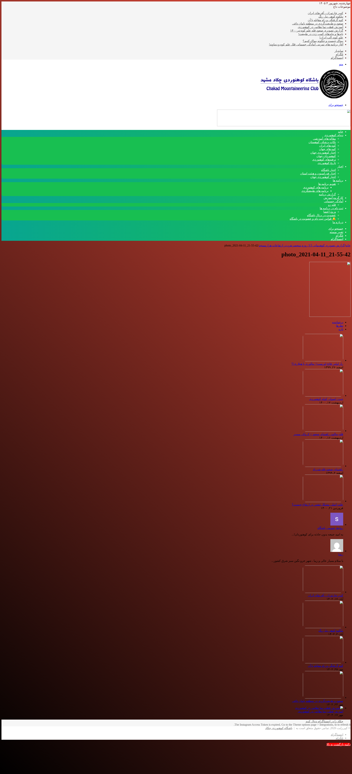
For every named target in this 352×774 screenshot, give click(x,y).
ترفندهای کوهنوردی (324, 159)
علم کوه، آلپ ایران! (331, 37)
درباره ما (338, 222)
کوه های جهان (327, 149)
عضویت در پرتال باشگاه (321, 215)
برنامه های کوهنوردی (316, 187)
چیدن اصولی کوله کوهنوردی (326, 399)
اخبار (340, 166)
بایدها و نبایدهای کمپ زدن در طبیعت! (320, 34)
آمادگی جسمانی (333, 201)
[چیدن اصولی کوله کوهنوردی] (323, 395)
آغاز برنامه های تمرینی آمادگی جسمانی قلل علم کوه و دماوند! (306, 44)
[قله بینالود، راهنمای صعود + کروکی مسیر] (323, 430)
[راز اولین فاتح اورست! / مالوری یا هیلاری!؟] (323, 360)
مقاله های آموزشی (324, 138)
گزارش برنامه (327, 194)
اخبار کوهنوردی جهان (323, 152)
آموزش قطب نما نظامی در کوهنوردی (320, 27)
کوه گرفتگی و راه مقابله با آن (325, 20)
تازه (341, 329)
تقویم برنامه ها (327, 183)
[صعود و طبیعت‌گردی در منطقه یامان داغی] (323, 697)
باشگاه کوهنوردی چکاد (278, 728)
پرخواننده (337, 322)
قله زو (332, 204)
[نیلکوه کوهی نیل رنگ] (323, 627)
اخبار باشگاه (328, 170)
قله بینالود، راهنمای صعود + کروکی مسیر (318, 434)
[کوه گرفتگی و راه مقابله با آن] (323, 662)
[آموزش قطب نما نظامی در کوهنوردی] (319, 708)
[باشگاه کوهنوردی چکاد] (304, 98)
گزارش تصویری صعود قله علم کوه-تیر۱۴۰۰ (316, 30)
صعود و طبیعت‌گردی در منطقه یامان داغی (317, 23)
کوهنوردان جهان (326, 156)
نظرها (339, 325)
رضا (340, 554)
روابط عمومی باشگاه (330, 528)
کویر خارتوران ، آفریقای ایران (325, 13)
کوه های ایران (327, 145)
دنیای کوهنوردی (333, 135)
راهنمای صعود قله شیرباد (328, 469)
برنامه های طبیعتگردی (315, 190)
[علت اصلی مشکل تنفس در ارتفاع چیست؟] (323, 501)
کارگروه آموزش (333, 197)
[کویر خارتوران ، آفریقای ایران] (323, 592)
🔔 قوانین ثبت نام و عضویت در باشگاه (313, 218)
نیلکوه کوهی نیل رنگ (330, 16)
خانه (348, 245)
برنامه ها (338, 180)
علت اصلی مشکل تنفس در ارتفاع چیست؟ (317, 504)
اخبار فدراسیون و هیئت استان (318, 173)
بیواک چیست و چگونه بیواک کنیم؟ (323, 41)
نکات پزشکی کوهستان (322, 142)
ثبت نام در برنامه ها (331, 208)
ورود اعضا (329, 211)
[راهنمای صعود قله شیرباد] (323, 465)
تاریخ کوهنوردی (327, 163)
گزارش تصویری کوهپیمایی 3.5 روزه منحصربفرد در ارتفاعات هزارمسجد (302, 245)
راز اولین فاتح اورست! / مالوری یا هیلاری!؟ (317, 363)
